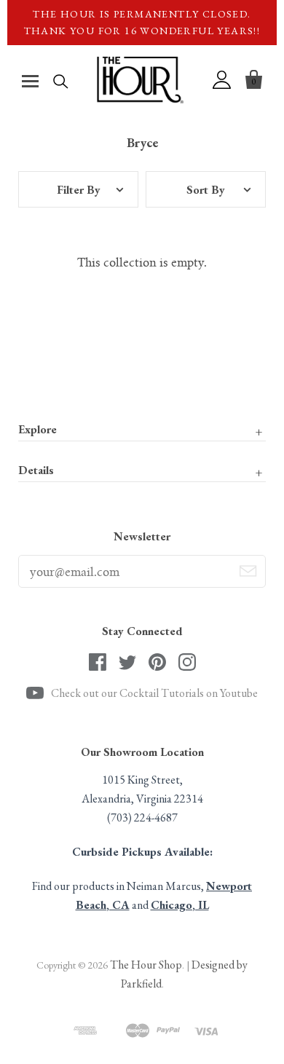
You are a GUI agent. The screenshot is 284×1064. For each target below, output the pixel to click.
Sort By (205, 189)
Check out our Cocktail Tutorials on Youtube (154, 693)
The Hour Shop (146, 964)
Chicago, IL (180, 905)
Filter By (78, 189)
